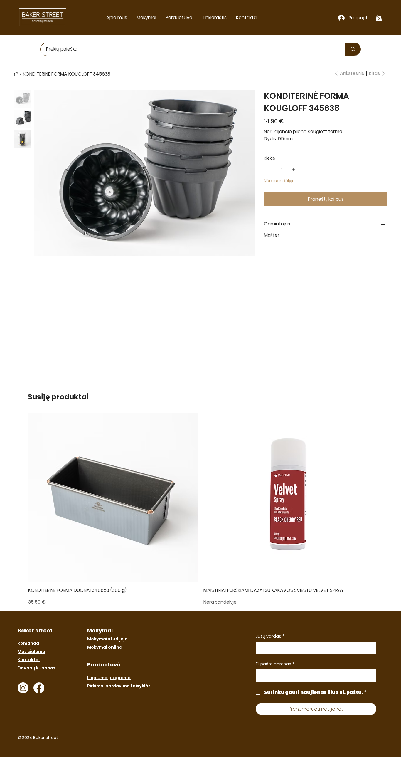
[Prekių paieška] (352, 49)
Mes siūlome (31, 651)
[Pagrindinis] (16, 74)
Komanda (28, 643)
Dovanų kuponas (36, 668)
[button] (379, 17)
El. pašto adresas (275, 664)
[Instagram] (23, 687)
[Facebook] (38, 687)
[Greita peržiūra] (113, 498)
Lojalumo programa (109, 678)
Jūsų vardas (270, 636)
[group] (200, 509)
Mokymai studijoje (107, 639)
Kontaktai (29, 660)
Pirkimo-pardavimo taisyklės (119, 686)
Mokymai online (104, 647)
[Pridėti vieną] (293, 169)
